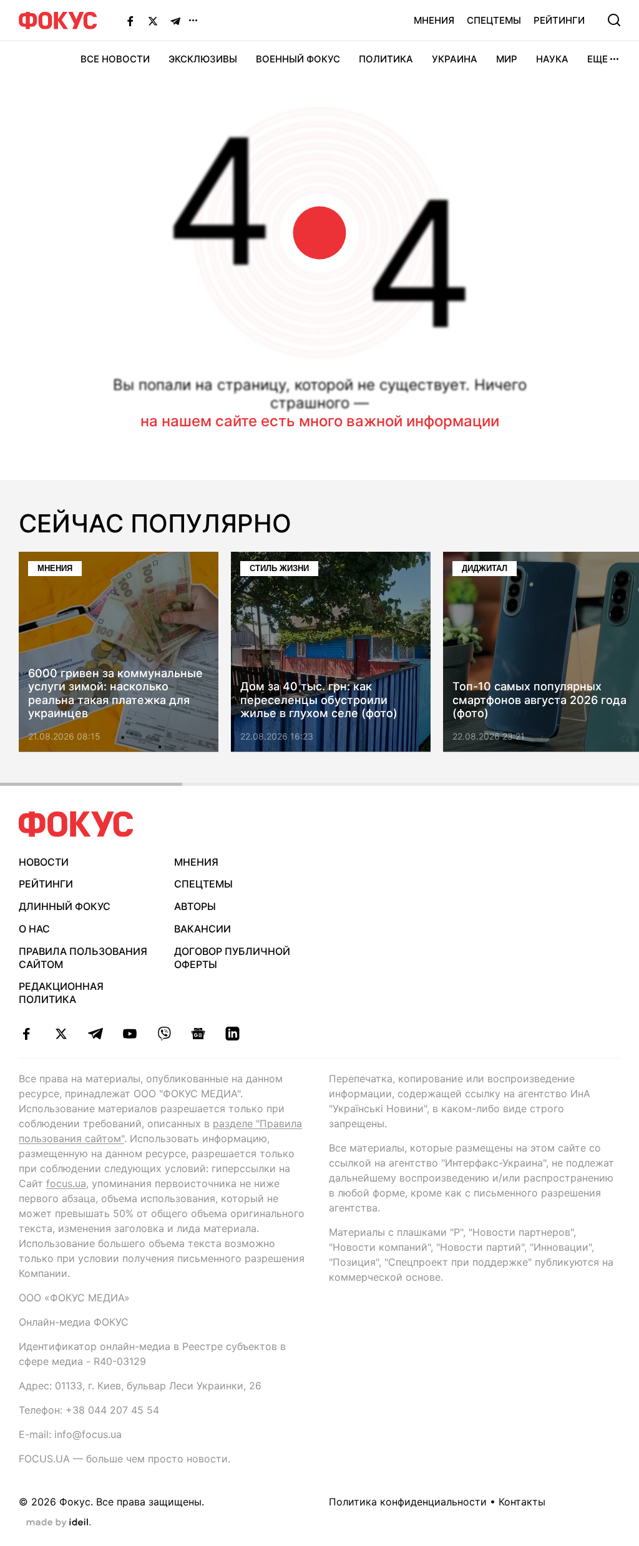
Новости (44, 862)
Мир (506, 59)
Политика (386, 59)
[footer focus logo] (76, 824)
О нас (34, 928)
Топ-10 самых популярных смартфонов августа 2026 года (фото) (539, 700)
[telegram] (95, 1034)
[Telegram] (175, 20)
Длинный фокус (64, 906)
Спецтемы (494, 20)
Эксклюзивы (202, 59)
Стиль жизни (279, 568)
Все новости (115, 59)
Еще (597, 59)
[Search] (614, 20)
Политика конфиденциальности (408, 1501)
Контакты (522, 1501)
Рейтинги (559, 20)
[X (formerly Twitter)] (153, 20)
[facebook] (26, 1034)
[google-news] (198, 1034)
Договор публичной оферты (232, 958)
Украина (454, 59)
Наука (552, 59)
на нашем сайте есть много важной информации (319, 421)
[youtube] (129, 1034)
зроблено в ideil (59, 1523)
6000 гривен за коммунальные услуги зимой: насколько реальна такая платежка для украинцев (115, 693)
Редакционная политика (61, 992)
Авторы (195, 906)
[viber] (164, 1034)
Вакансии (202, 928)
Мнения (434, 20)
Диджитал (484, 568)
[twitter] (61, 1034)
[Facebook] (130, 20)
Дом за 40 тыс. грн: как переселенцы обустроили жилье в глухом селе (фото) (319, 700)
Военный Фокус (298, 59)
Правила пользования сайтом (83, 958)
